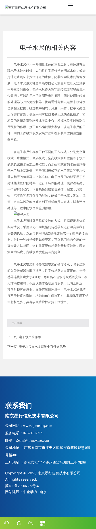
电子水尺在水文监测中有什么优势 (42, 346)
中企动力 (30, 492)
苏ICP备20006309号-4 (22, 486)
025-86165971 (33, 433)
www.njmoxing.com (37, 426)
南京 (43, 492)
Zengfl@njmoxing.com (32, 440)
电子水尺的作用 (30, 337)
